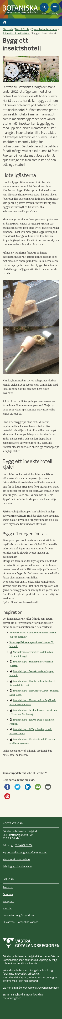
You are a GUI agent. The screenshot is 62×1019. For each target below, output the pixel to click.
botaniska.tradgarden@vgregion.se (27, 852)
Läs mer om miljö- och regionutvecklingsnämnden (31, 988)
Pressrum (8, 887)
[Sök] (44, 7)
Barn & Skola (22, 29)
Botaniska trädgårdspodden (18, 915)
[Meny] (54, 7)
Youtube (7, 908)
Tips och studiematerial (44, 29)
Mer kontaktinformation (16, 859)
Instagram (8, 901)
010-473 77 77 (23, 845)
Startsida (8, 29)
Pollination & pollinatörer (16, 33)
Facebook (8, 894)
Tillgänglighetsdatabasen (17, 866)
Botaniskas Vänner (27, 922)
